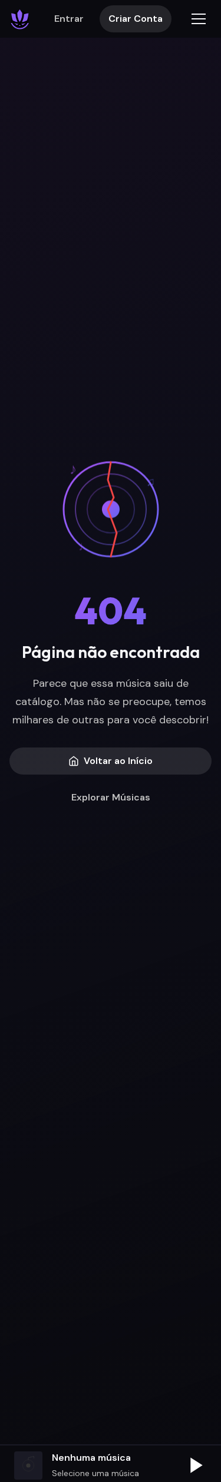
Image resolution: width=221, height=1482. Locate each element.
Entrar (69, 18)
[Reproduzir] (195, 1465)
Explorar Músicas (110, 797)
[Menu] (199, 19)
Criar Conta (135, 18)
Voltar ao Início (118, 761)
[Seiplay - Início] (19, 19)
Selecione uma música (95, 1473)
